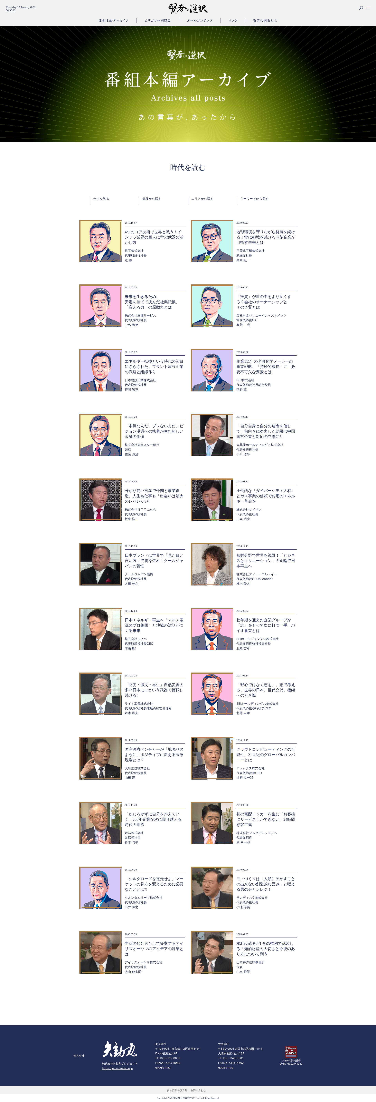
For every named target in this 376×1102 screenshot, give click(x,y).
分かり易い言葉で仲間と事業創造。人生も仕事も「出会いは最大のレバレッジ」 (154, 495)
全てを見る (101, 199)
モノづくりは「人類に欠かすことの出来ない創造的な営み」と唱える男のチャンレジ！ (265, 884)
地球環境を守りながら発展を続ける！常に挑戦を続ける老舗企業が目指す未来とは (265, 237)
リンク (233, 20)
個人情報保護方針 (177, 1090)
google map (163, 1067)
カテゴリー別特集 (158, 20)
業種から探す (151, 199)
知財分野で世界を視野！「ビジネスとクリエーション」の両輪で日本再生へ (265, 560)
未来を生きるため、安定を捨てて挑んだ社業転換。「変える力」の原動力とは (152, 301)
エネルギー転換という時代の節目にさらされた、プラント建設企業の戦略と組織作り (154, 366)
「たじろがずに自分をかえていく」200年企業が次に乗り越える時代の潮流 (153, 819)
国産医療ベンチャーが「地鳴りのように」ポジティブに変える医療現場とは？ (154, 754)
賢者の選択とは (265, 20)
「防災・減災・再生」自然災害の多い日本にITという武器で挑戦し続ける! (154, 690)
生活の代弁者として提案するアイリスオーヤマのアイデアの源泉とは (154, 948)
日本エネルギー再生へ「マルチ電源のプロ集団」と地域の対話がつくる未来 (154, 625)
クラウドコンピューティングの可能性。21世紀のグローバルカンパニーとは (265, 754)
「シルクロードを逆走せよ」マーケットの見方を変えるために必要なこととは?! (154, 884)
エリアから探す (202, 199)
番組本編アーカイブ (113, 20)
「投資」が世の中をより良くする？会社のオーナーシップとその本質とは (263, 301)
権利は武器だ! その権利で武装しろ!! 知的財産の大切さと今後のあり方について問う (265, 948)
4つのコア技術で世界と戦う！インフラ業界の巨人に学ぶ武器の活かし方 (154, 237)
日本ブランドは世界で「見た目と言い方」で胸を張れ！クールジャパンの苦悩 (154, 560)
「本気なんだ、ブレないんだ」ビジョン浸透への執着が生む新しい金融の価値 (154, 431)
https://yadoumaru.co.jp (117, 1068)
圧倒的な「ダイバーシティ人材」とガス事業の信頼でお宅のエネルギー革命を (265, 495)
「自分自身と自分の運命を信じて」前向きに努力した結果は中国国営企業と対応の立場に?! (265, 431)
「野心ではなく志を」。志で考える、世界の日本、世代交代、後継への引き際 (265, 690)
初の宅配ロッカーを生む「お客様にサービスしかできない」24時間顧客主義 (265, 819)
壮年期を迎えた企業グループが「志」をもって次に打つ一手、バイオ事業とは (265, 625)
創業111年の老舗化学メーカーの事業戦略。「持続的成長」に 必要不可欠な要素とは (265, 366)
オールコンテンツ (200, 20)
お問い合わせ (198, 1090)
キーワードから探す (254, 199)
